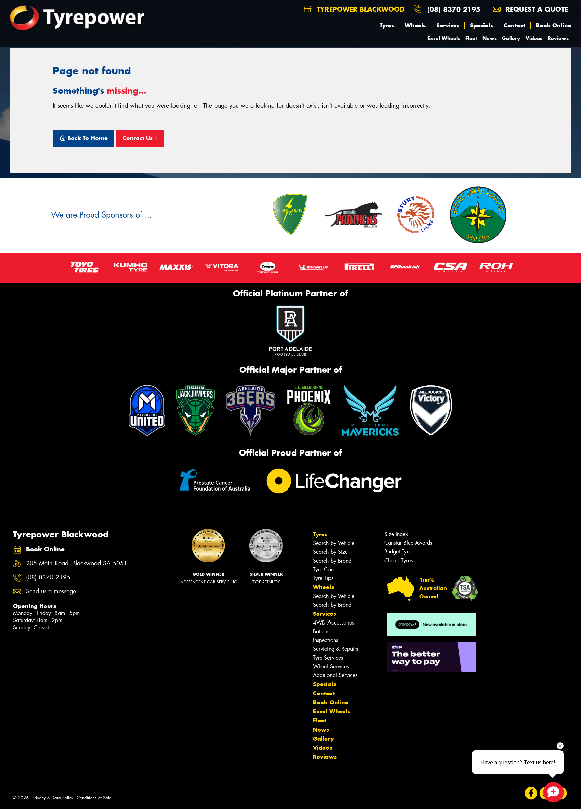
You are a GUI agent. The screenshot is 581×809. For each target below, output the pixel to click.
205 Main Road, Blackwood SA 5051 (76, 563)
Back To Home (87, 138)
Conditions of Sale (94, 798)
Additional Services (335, 675)
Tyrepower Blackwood (359, 9)
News (489, 38)
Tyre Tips (323, 578)
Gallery (511, 38)
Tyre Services (328, 657)
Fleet (471, 38)
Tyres (387, 25)
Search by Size (330, 551)
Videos (534, 38)
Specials (481, 25)
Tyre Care (324, 569)
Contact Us (138, 138)
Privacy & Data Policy (52, 798)
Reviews (558, 38)
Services (447, 25)
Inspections (325, 640)
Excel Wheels (443, 38)
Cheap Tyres (398, 560)
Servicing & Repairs (335, 648)
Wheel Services (331, 666)
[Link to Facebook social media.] (531, 793)
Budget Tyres (398, 551)
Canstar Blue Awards (408, 542)
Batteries (322, 631)
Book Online (553, 25)
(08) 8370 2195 (453, 9)
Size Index (396, 534)
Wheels (415, 25)
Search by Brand (332, 560)
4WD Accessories (333, 622)
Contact (514, 25)
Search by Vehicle (333, 543)
